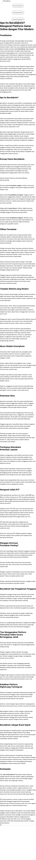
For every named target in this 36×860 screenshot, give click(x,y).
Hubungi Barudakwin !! (18, 12)
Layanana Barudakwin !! (18, 19)
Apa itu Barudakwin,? (18, 5)
